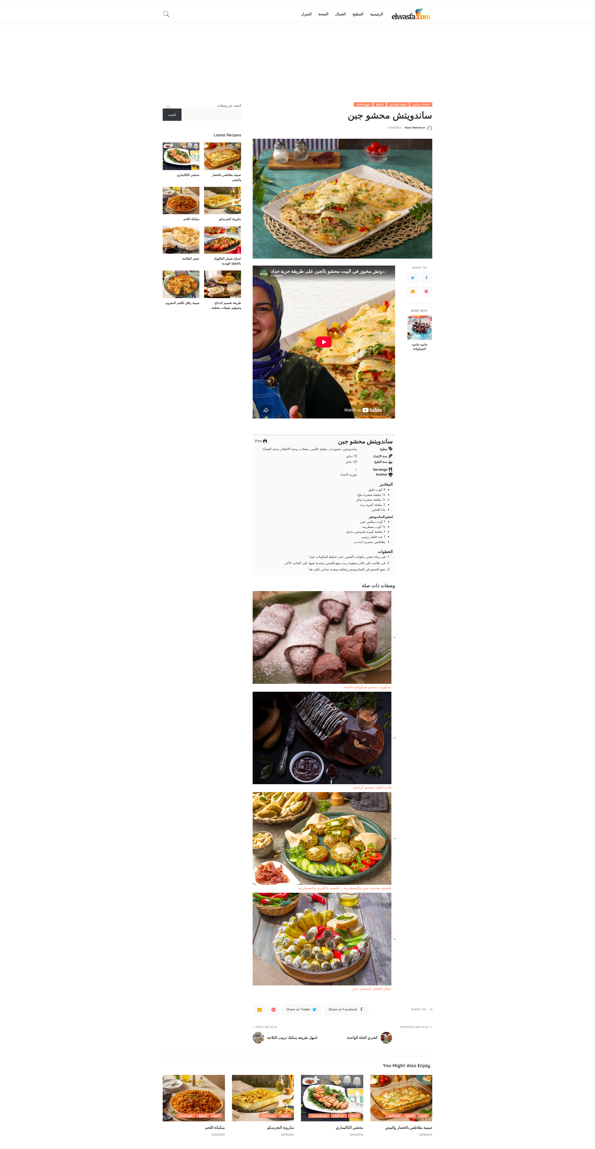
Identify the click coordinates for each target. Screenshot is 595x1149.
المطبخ (379, 104)
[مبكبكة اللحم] (181, 200)
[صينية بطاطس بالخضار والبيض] (222, 156)
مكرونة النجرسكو (230, 219)
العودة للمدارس (398, 104)
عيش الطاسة (190, 258)
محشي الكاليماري (188, 175)
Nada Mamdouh (415, 127)
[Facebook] (426, 277)
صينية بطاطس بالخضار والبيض (408, 1127)
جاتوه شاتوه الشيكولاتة (419, 346)
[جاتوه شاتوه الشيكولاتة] (419, 328)
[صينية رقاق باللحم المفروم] (181, 284)
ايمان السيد (394, 1115)
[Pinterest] (426, 291)
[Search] (166, 14)
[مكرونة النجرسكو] (222, 200)
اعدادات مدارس (421, 104)
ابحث (172, 115)
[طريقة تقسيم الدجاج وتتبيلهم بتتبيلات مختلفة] (222, 284)
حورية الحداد (363, 104)
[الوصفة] (411, 14)
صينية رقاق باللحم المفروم (182, 303)
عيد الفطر (338, 1115)
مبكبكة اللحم (191, 219)
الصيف (423, 1115)
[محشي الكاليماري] (181, 156)
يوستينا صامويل (319, 1115)
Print (259, 441)
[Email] (412, 291)
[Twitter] (412, 277)
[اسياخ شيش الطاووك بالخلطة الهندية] (222, 240)
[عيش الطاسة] (181, 240)
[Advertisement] (297, 55)
